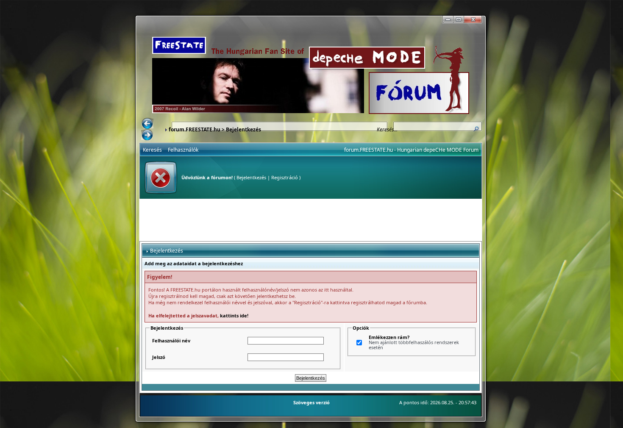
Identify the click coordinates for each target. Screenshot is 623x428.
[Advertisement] (310, 220)
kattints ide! (234, 315)
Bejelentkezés (251, 177)
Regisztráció (284, 177)
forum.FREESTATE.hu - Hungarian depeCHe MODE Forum (411, 149)
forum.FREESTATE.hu (194, 129)
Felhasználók (183, 149)
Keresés (152, 149)
